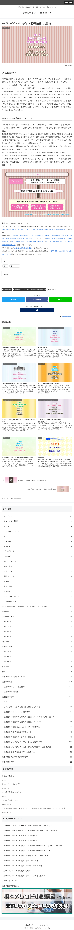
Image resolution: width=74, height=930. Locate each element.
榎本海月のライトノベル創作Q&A (38, 712)
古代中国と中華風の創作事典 (23, 248)
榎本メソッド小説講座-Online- (37, 677)
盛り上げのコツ (38, 561)
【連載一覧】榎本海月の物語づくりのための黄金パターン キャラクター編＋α (32, 846)
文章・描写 (38, 586)
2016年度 (38, 621)
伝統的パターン (38, 601)
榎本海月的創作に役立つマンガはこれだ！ (38, 752)
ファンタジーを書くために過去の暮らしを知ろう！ (38, 707)
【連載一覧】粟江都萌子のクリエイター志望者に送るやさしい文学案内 (29, 830)
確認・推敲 (38, 566)
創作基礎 (37, 642)
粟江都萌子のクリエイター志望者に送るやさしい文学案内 (37, 606)
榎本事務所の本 (37, 762)
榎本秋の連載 (37, 682)
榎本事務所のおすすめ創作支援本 (37, 757)
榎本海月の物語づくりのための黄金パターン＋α (38, 722)
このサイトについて (10, 881)
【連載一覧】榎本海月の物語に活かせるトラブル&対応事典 (25, 856)
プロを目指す (38, 551)
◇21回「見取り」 (9, 776)
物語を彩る (38, 556)
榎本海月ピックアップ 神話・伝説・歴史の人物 (38, 742)
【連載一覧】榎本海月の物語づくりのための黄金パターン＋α (26, 851)
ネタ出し (38, 546)
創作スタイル (38, 576)
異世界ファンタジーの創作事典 (55, 238)
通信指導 (37, 611)
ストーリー (38, 536)
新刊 (37, 672)
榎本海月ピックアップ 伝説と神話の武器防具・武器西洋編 (30, 289)
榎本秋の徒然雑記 (38, 692)
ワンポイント (37, 516)
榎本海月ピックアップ (55, 289)
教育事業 (37, 667)
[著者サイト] (37, 310)
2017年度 (38, 626)
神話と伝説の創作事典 (17, 242)
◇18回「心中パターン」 (11, 800)
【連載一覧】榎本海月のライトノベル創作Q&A (20, 836)
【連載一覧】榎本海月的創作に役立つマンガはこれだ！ (23, 876)
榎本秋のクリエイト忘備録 (38, 687)
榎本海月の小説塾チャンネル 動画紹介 (38, 737)
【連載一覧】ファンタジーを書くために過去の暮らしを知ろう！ (27, 826)
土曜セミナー (37, 647)
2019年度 (38, 637)
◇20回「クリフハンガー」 (12, 784)
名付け (38, 581)
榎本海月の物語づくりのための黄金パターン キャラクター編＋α (38, 717)
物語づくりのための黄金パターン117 (56, 235)
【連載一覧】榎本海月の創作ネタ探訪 (16, 871)
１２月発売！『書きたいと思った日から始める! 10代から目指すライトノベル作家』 (34, 808)
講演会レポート (37, 617)
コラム (38, 702)
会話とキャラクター (38, 596)
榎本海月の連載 (7, 289)
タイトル (38, 541)
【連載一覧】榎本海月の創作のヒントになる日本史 (22, 866)
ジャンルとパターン (38, 531)
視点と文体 (38, 571)
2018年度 (38, 632)
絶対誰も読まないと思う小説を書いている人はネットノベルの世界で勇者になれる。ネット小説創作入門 (34, 229)
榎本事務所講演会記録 (10, 886)
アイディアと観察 (38, 521)
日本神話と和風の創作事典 (35, 242)
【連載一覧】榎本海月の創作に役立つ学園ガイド (21, 861)
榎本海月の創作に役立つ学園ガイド (38, 732)
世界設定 (38, 591)
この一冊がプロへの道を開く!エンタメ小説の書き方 (27, 235)
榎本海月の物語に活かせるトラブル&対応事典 (38, 727)
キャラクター (38, 526)
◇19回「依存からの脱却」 (12, 792)
